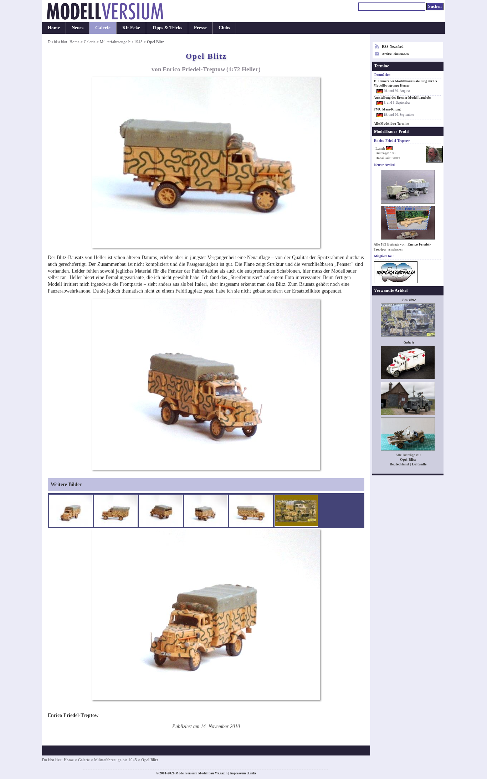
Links (252, 773)
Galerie (103, 27)
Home (54, 27)
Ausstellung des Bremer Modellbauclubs (402, 97)
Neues (77, 27)
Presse (200, 27)
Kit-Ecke (131, 27)
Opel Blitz (408, 459)
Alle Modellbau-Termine (391, 123)
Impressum (238, 773)
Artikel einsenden (395, 54)
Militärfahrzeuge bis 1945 (121, 42)
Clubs (224, 27)
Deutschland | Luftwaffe (408, 464)
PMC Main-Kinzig (387, 109)
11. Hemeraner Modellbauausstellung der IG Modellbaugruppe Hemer (405, 83)
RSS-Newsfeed (393, 46)
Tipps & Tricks (167, 27)
